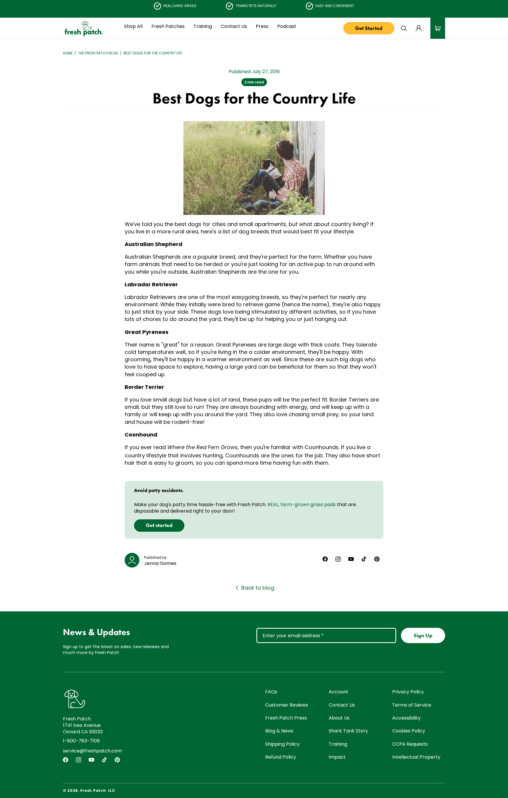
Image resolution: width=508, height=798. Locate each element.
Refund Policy (280, 757)
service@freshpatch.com (92, 750)
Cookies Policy (408, 731)
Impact (337, 757)
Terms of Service (411, 705)
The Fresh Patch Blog (98, 53)
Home (68, 53)
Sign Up (423, 635)
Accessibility (406, 718)
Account (338, 692)
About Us (339, 718)
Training (338, 744)
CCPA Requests (410, 744)
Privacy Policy (408, 692)
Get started (159, 525)
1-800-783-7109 (81, 740)
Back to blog (257, 587)
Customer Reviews (286, 705)
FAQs (271, 692)
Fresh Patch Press (286, 718)
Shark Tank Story (348, 731)
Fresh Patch (93, 790)
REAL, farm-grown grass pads (302, 504)
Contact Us (342, 705)
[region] (254, 6)
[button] (133, 26)
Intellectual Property (416, 757)
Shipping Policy (282, 744)
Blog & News (279, 731)
